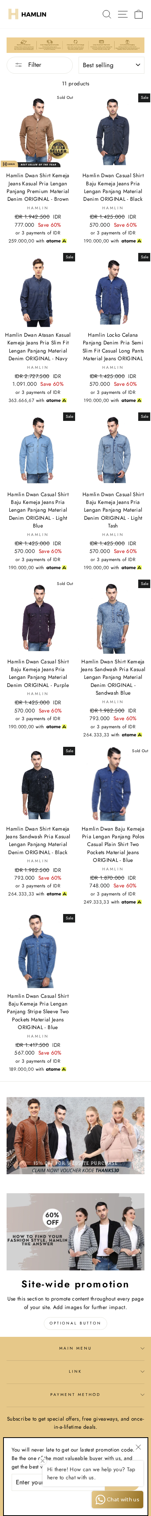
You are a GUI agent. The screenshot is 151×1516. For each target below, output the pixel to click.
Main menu (75, 1348)
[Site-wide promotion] (75, 1231)
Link (75, 1371)
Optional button (75, 1323)
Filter (33, 64)
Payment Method (75, 1394)
